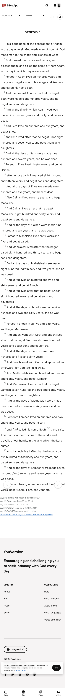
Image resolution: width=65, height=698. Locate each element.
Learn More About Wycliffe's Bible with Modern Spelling (26, 514)
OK (56, 667)
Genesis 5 (7, 15)
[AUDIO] (51, 17)
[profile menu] (57, 5)
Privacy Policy (21, 670)
